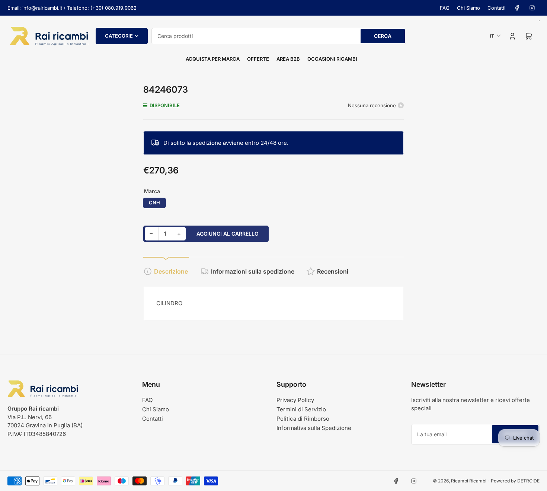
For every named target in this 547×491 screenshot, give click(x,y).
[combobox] (278, 36)
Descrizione (171, 271)
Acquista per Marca (213, 59)
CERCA (382, 36)
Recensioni (332, 271)
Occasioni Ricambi (332, 59)
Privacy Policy (295, 400)
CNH (154, 202)
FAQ (445, 8)
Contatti (496, 8)
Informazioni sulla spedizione (252, 271)
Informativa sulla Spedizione (313, 427)
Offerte (258, 59)
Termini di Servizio (301, 409)
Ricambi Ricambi (468, 481)
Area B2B (288, 59)
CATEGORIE (119, 36)
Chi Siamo (468, 8)
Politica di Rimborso (302, 418)
